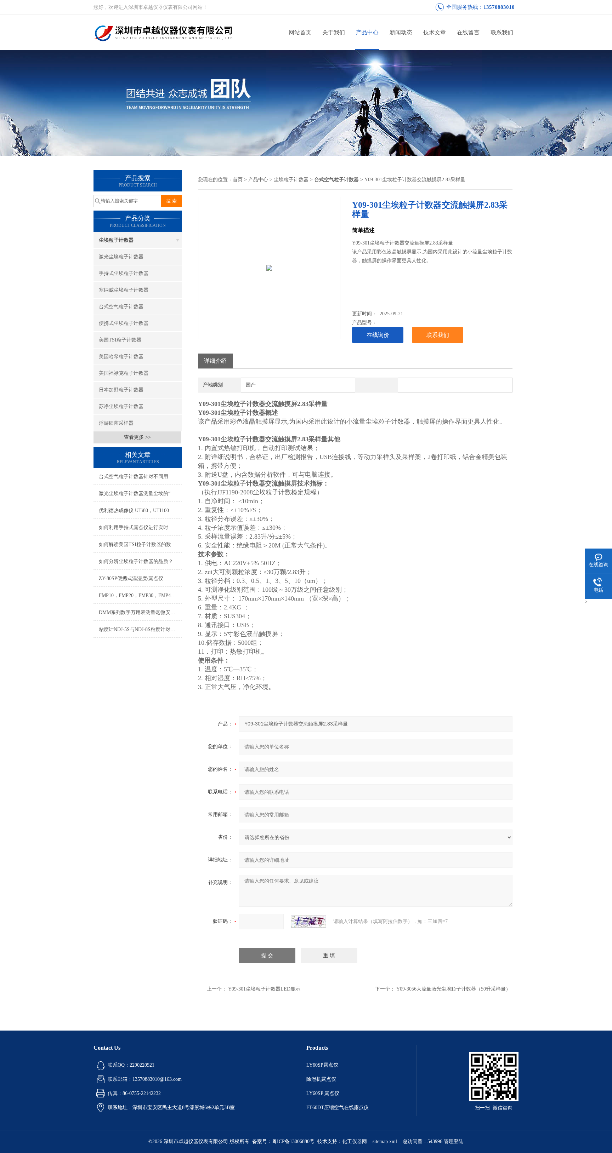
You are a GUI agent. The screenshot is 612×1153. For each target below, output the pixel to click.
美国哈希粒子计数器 (121, 356)
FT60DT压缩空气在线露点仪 (337, 1107)
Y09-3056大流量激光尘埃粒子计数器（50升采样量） (453, 989)
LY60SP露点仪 (322, 1065)
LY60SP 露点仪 (322, 1093)
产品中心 (367, 32)
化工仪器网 (354, 1141)
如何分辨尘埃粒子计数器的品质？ (136, 561)
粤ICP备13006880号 (293, 1141)
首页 (238, 179)
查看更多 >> (137, 437)
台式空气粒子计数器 (121, 306)
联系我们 (502, 32)
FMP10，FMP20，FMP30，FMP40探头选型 (140, 595)
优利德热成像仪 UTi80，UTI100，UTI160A (140, 510)
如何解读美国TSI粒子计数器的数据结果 (140, 544)
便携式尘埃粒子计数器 (123, 323)
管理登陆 (454, 1141)
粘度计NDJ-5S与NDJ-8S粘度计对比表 (139, 629)
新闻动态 (401, 32)
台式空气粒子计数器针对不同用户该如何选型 (140, 476)
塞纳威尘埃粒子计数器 (123, 290)
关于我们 (333, 32)
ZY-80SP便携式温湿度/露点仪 (131, 578)
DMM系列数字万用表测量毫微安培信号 (140, 612)
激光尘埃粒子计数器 (121, 256)
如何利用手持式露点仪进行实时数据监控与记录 (140, 527)
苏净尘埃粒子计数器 (121, 406)
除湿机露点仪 (321, 1079)
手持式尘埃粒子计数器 (123, 273)
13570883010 (499, 7)
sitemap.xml (385, 1141)
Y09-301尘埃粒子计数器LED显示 (264, 989)
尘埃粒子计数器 (116, 240)
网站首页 (300, 32)
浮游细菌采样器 (116, 423)
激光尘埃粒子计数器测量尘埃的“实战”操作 (140, 493)
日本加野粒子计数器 (121, 389)
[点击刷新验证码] (308, 922)
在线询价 (378, 335)
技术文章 (434, 32)
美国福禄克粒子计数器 (123, 373)
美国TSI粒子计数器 (120, 340)
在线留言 (468, 32)
